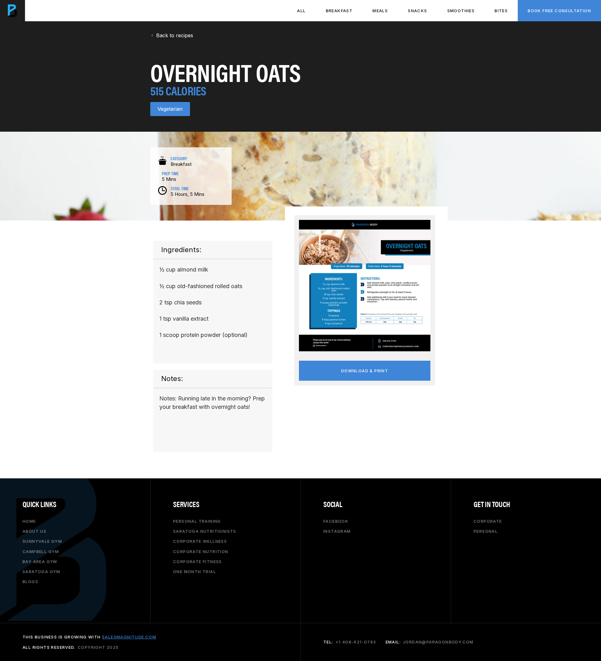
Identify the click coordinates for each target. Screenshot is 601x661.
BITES (501, 10)
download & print (364, 370)
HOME (29, 521)
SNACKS (417, 10)
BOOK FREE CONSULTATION (559, 10)
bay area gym (40, 561)
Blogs (30, 581)
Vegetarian (169, 109)
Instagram (337, 531)
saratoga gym (41, 571)
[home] (12, 10)
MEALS (380, 10)
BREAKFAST (339, 10)
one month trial (194, 571)
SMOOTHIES (461, 10)
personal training (197, 521)
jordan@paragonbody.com (438, 641)
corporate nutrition (201, 551)
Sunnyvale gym (42, 541)
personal (486, 531)
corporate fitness (197, 561)
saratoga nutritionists (204, 531)
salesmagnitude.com (129, 636)
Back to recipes (174, 35)
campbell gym (41, 551)
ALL (301, 10)
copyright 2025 (98, 646)
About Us (34, 531)
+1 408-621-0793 (356, 641)
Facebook (335, 521)
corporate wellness (200, 541)
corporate (488, 521)
